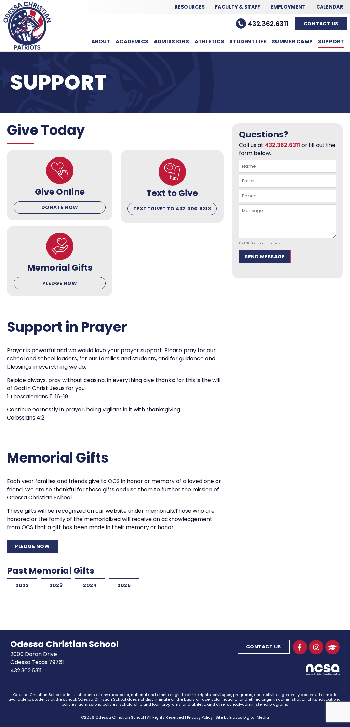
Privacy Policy (200, 717)
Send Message (265, 256)
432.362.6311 (268, 23)
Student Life (248, 41)
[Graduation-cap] (332, 647)
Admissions (171, 41)
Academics (132, 41)
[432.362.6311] (241, 23)
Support (331, 41)
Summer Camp (292, 41)
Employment (288, 6)
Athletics (209, 41)
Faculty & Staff (237, 6)
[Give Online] (59, 170)
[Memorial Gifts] (59, 246)
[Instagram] (316, 647)
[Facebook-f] (300, 647)
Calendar (329, 6)
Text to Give (172, 193)
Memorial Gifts (60, 268)
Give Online (60, 192)
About (101, 41)
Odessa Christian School (64, 644)
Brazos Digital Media (249, 717)
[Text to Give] (172, 172)
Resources (190, 6)
